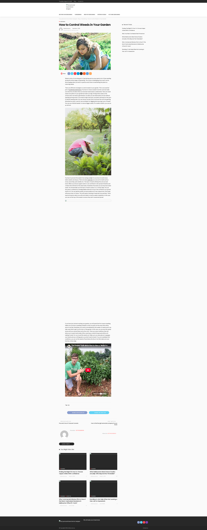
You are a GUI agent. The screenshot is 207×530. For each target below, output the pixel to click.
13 (116, 476)
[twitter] (143, 1)
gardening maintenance (75, 89)
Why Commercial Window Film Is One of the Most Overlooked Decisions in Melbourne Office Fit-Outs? (72, 501)
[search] (146, 14)
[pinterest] (145, 1)
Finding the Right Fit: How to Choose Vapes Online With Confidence (71, 473)
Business (63, 468)
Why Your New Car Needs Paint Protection (133, 33)
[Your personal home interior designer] (69, 521)
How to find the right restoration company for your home (104, 424)
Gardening (78, 14)
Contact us (80, 1)
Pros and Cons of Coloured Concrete (68, 423)
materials (90, 180)
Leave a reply (66, 444)
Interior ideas (102, 14)
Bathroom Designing (65, 14)
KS (68, 405)
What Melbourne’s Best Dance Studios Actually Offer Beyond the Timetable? (102, 473)
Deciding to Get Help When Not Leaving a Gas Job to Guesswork (103, 500)
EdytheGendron (67, 28)
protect (108, 335)
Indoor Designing (89, 14)
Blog (75, 1)
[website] (70, 433)
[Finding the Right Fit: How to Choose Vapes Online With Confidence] (73, 461)
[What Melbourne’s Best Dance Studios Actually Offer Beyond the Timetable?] (103, 461)
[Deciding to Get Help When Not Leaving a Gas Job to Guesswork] (103, 488)
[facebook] (141, 1)
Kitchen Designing (114, 14)
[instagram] (147, 1)
